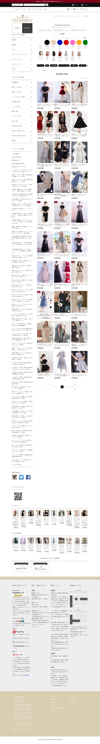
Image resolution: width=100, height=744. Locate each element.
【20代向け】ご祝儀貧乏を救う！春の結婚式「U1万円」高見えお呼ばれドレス (22, 195)
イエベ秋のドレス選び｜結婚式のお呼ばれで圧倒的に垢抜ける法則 (22, 378)
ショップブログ (54, 713)
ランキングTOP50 (16, 464)
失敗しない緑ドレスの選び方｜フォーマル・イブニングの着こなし (21, 276)
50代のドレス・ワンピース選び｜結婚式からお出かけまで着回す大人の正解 (22, 421)
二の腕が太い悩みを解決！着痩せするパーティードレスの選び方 (22, 436)
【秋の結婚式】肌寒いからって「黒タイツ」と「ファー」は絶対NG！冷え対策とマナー (22, 251)
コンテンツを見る (43, 9)
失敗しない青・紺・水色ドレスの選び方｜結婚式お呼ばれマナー (22, 266)
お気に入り (77, 9)
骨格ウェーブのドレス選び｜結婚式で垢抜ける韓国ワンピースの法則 (22, 175)
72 (74, 389)
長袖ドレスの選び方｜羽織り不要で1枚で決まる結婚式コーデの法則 (22, 431)
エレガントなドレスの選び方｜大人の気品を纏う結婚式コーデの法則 (22, 397)
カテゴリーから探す (22, 9)
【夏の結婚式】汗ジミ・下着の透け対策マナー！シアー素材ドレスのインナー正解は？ (22, 244)
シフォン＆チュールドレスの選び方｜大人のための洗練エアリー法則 (22, 460)
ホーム (13, 9)
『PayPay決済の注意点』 (18, 646)
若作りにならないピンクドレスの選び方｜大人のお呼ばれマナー (22, 285)
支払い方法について (56, 699)
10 (68, 386)
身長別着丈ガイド (16, 160)
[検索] (46, 5)
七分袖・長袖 (53, 65)
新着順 (81, 78)
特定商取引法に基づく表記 (57, 708)
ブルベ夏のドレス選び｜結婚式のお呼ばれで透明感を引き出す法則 (22, 373)
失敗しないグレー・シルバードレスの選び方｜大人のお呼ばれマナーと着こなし (22, 300)
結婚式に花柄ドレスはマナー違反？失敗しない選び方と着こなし (22, 310)
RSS (52, 716)
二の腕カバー (74, 65)
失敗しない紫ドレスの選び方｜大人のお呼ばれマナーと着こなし (22, 280)
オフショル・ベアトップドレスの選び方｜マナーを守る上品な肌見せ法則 (22, 441)
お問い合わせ (85, 9)
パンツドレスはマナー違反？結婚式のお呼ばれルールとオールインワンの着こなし (22, 329)
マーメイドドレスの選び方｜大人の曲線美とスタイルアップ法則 (22, 450)
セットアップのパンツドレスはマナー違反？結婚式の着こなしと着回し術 (21, 334)
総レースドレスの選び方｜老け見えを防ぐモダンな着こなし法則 (22, 446)
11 (71, 386)
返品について (54, 705)
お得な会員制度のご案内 (18, 163)
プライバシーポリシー (56, 711)
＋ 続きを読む (62, 33)
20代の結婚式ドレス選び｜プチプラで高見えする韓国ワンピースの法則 (22, 412)
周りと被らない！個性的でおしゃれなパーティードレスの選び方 (22, 387)
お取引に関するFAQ (17, 157)
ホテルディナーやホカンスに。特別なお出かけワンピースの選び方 (22, 344)
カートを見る (73, 699)
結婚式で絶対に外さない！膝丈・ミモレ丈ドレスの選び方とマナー (22, 319)
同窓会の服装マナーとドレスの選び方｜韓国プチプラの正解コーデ (22, 353)
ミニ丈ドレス (82, 65)
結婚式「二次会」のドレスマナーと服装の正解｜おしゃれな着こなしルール (22, 348)
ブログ (70, 9)
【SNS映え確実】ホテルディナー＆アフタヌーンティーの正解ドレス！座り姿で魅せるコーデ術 (22, 221)
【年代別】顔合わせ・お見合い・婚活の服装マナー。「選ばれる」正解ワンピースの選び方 (22, 215)
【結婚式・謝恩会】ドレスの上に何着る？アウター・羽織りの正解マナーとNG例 (22, 190)
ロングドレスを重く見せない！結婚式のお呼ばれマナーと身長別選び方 (22, 324)
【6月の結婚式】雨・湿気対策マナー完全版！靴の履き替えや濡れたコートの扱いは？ (22, 238)
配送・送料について (56, 702)
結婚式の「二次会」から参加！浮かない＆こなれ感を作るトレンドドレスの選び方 (22, 204)
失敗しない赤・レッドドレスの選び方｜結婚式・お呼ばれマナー (22, 271)
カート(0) (85, 4)
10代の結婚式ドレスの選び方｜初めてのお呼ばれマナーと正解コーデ (22, 407)
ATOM (55, 716)
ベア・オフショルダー (64, 65)
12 (74, 384)
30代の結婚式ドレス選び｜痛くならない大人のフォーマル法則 (22, 199)
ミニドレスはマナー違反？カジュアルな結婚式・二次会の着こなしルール (22, 314)
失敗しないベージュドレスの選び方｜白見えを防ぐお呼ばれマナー (22, 295)
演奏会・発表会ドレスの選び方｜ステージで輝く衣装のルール (22, 227)
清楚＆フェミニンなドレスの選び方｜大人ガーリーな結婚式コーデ (22, 392)
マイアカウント (74, 696)
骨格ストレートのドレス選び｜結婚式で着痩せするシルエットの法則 (22, 180)
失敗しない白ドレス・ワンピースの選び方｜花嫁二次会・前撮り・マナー (22, 256)
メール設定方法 (15, 153)
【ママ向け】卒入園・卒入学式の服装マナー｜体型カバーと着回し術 (22, 363)
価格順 (86, 78)
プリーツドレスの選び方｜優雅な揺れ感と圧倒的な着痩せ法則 (22, 455)
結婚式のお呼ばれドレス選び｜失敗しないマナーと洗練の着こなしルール (22, 339)
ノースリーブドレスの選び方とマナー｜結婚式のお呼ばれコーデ (22, 426)
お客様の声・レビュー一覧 (18, 166)
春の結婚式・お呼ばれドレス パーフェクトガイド (22, 209)
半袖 (47, 65)
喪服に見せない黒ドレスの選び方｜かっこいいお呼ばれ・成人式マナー (22, 261)
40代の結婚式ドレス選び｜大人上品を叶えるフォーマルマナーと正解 (22, 416)
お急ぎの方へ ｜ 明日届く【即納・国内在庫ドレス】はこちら (49, 1)
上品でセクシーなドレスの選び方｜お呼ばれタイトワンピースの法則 (22, 402)
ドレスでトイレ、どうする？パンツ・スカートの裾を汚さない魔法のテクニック (22, 170)
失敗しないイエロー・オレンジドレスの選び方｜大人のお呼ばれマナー (22, 290)
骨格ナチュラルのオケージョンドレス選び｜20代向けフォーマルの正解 (22, 185)
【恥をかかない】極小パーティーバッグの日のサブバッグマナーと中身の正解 (22, 232)
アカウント (76, 4)
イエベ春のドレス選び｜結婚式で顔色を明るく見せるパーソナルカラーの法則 (22, 368)
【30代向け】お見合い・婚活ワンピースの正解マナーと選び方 (22, 358)
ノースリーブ (40, 65)
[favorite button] (52, 101)
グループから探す (33, 9)
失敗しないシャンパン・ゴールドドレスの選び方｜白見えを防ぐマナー (22, 305)
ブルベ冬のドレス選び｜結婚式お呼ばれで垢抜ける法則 (22, 382)
